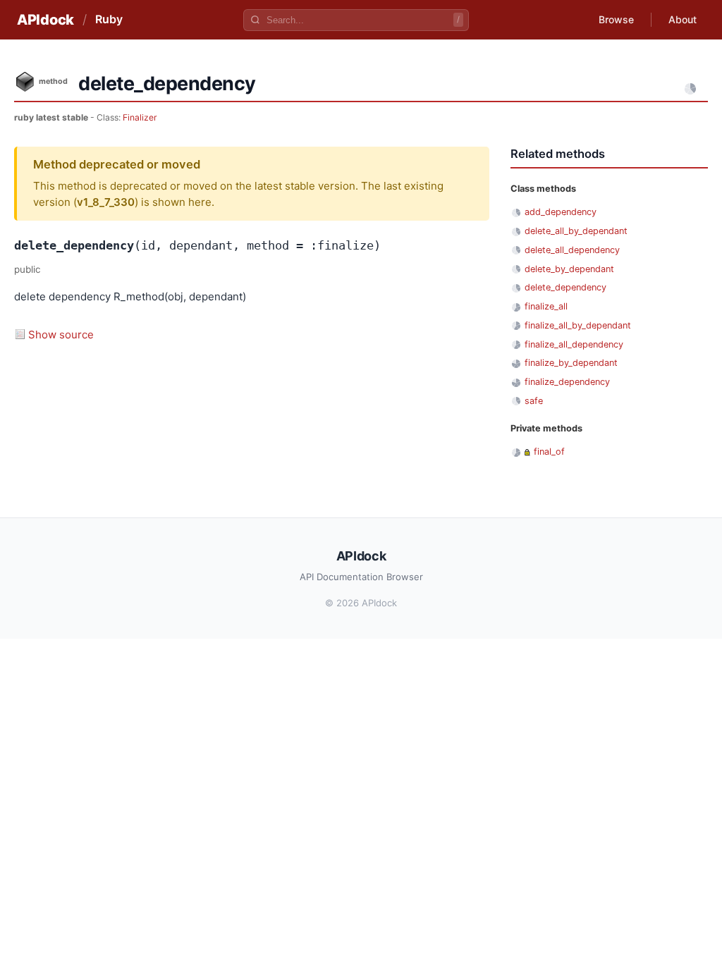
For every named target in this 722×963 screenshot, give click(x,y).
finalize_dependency (567, 381)
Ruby (109, 19)
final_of (549, 451)
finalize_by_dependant (571, 362)
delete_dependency (565, 287)
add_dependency (560, 212)
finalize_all (546, 306)
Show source (61, 334)
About (682, 19)
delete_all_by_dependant (576, 231)
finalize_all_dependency (574, 344)
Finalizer (140, 117)
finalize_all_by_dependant (578, 325)
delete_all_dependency (572, 250)
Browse (616, 19)
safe (534, 400)
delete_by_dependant (569, 269)
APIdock (45, 19)
